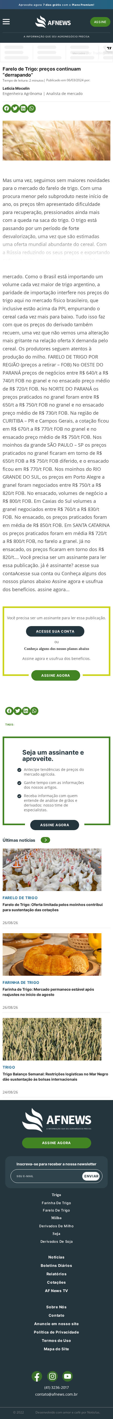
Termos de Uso (56, 1340)
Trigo (9, 1067)
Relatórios (57, 1274)
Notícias (56, 1257)
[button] (7, 108)
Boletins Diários (56, 1265)
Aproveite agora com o (56, 4)
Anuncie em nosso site (56, 1323)
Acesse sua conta (55, 631)
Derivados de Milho (56, 1226)
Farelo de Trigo (20, 897)
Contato (57, 1315)
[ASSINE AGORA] (55, 666)
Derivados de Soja (56, 1241)
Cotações (56, 1282)
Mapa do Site (56, 1349)
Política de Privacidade (56, 1332)
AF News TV (56, 1290)
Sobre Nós (56, 1307)
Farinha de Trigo (21, 982)
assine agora (55, 675)
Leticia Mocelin (16, 88)
